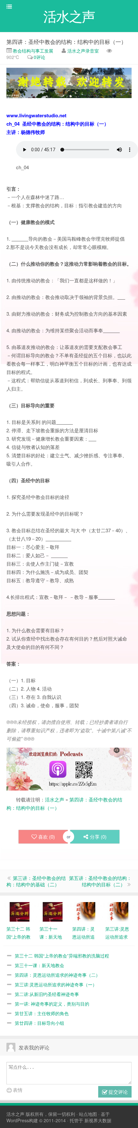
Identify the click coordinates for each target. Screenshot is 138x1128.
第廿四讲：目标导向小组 (39, 1023)
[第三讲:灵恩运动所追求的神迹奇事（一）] (118, 911)
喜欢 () (46, 836)
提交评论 (117, 1091)
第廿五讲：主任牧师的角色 (42, 1013)
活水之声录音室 (83, 50)
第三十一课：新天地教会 (39, 965)
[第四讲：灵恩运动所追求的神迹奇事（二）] (85, 911)
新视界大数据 (97, 1120)
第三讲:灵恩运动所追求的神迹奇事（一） (56, 984)
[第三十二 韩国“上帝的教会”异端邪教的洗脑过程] (19, 911)
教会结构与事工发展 (32, 50)
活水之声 (54, 799)
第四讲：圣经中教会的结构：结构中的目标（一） (66, 41)
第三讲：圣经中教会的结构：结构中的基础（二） (36, 881)
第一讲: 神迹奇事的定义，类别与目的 (52, 1003)
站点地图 (88, 1114)
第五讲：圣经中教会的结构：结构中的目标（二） (100, 881)
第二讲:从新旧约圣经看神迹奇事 (47, 994)
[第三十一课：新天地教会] (52, 911)
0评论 (39, 57)
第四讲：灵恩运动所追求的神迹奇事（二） (57, 975)
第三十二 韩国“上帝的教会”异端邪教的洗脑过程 (62, 955)
